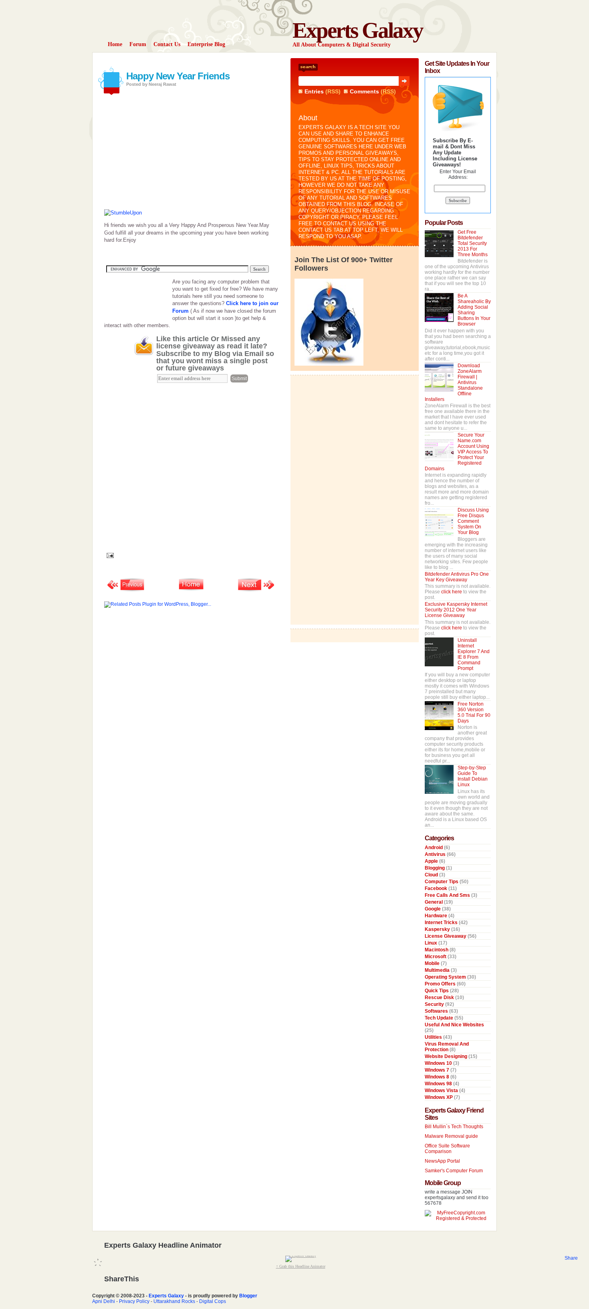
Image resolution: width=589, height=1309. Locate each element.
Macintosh (437, 950)
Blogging (435, 868)
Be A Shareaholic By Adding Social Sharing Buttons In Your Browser (474, 310)
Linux (431, 943)
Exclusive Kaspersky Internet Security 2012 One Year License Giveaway (456, 609)
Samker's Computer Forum (454, 1170)
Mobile (433, 963)
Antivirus (436, 854)
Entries (314, 91)
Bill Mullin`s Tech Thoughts (454, 1126)
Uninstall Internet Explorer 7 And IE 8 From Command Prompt (474, 654)
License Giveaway (446, 936)
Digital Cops (212, 1301)
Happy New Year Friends (178, 76)
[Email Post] (109, 555)
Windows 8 (437, 1077)
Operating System (446, 977)
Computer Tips (442, 881)
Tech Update (439, 1018)
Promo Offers (441, 984)
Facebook (436, 888)
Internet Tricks (442, 922)
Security (435, 1004)
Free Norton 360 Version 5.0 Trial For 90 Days (474, 712)
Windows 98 (439, 1083)
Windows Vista (442, 1090)
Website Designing (446, 1056)
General (434, 902)
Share (571, 1258)
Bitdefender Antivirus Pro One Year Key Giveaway (457, 577)
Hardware (436, 916)
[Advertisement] (198, 61)
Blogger (248, 1296)
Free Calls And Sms (448, 895)
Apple (432, 861)
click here (452, 592)
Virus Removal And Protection (447, 1046)
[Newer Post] (126, 590)
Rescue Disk (440, 997)
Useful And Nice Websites (454, 1025)
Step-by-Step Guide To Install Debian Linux (473, 776)
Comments (364, 91)
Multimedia (438, 970)
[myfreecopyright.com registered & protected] (458, 1218)
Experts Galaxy (357, 30)
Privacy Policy (134, 1301)
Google (433, 909)
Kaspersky (438, 929)
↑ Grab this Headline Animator (300, 1266)
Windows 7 (437, 1070)
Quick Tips (437, 990)
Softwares (437, 1011)
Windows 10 (439, 1063)
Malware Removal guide (451, 1136)
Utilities (434, 1037)
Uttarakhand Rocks (174, 1301)
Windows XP (439, 1097)
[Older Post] (256, 590)
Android (434, 847)
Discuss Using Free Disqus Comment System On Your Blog (473, 521)
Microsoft (436, 956)
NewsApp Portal (442, 1161)
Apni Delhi (103, 1301)
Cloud (432, 875)
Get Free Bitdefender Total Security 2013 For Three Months (473, 243)
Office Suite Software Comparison (447, 1148)
